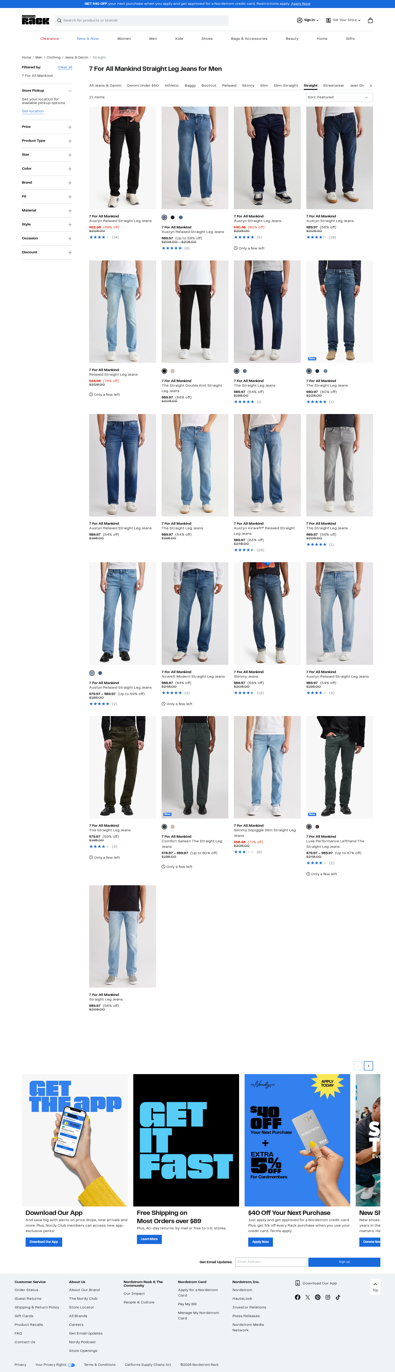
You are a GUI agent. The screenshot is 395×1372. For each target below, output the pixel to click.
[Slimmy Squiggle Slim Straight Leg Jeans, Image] (267, 767)
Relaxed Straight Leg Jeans (113, 374)
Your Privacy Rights (51, 1365)
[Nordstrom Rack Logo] (35, 19)
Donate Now (372, 1242)
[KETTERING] (181, 217)
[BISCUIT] (172, 827)
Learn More (149, 1239)
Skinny (248, 85)
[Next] (370, 85)
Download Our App (44, 1242)
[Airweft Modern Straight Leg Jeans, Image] (195, 613)
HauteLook (242, 1298)
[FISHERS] (164, 217)
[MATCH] (325, 371)
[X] (307, 1298)
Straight (311, 85)
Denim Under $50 (143, 85)
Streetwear (333, 85)
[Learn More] (186, 1140)
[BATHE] (317, 371)
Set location (33, 111)
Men (153, 38)
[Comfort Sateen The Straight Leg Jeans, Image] (195, 767)
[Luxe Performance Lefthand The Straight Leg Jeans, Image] (339, 767)
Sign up (344, 1262)
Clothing (54, 57)
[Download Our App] (75, 1140)
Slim (264, 85)
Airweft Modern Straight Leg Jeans (193, 676)
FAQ (18, 1333)
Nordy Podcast (82, 1342)
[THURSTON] (245, 371)
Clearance (49, 38)
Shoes (207, 38)
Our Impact (134, 1293)
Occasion (30, 238)
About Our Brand (84, 1290)
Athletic (172, 85)
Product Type (33, 140)
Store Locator (81, 1307)
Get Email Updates (86, 1333)
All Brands (78, 1316)
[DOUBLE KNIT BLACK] (164, 371)
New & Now (88, 38)
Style (26, 224)
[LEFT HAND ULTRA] (309, 827)
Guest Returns (28, 1298)
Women (124, 38)
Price (26, 126)
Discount (29, 252)
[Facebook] (297, 1298)
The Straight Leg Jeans (254, 385)
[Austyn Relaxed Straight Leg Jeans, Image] (122, 158)
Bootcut (209, 85)
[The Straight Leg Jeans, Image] (267, 311)
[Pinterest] (317, 1298)
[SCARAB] (164, 827)
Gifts (350, 38)
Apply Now (301, 3)
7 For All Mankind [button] (37, 76)
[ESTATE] (309, 371)
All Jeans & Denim (105, 85)
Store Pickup (33, 90)
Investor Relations (249, 1307)
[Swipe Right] (368, 1065)
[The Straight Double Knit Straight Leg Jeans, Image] (195, 311)
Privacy (20, 1365)
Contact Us (25, 1342)
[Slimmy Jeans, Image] (267, 613)
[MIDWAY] (100, 673)
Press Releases (246, 1316)
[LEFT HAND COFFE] (317, 827)
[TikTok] (338, 1298)
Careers (76, 1325)
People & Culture (139, 1302)
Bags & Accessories (249, 38)
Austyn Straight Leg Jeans (257, 221)
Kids (179, 38)
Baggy (190, 85)
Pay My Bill (187, 1304)
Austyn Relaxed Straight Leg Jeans (120, 221)
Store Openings (83, 1351)
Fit (24, 196)
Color (27, 168)
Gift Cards (24, 1316)
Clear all (65, 67)
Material (29, 210)
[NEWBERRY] (92, 673)
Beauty (292, 38)
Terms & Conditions (100, 1365)
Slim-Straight (286, 85)
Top (375, 1290)
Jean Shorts (360, 85)
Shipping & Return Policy (37, 1307)
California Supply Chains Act (148, 1365)
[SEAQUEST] (236, 371)
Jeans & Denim (76, 57)
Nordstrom (242, 1290)
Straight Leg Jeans (106, 999)
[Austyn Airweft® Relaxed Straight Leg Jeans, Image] (267, 465)
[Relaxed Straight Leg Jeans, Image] (122, 311)
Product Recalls (29, 1325)
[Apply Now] (297, 1140)
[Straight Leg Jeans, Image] (122, 936)
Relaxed (229, 85)
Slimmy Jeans (246, 676)
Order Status (26, 1290)
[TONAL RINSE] (172, 217)
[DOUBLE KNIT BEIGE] (172, 371)
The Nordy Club (83, 1298)
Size (25, 154)
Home (322, 38)
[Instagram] (328, 1298)
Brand (27, 182)
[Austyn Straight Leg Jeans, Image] (267, 158)
